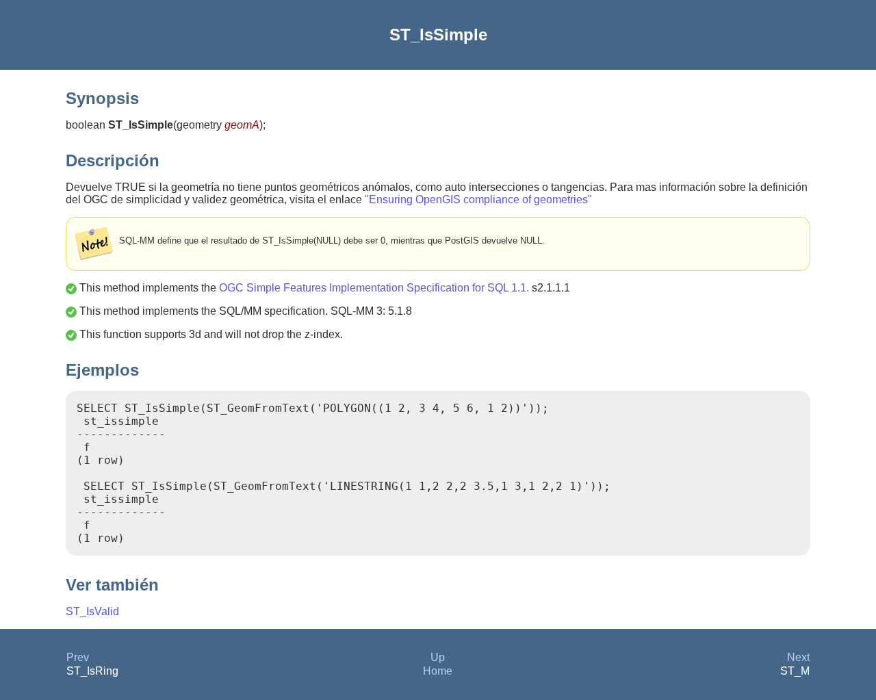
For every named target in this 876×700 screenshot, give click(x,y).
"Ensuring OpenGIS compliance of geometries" (478, 199)
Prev (77, 657)
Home (437, 671)
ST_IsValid (92, 611)
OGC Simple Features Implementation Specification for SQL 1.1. (374, 288)
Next (798, 657)
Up (437, 657)
